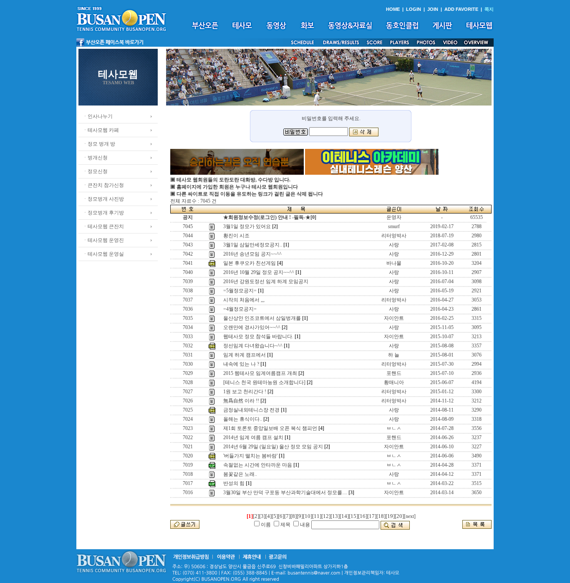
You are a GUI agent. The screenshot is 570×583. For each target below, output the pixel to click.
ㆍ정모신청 (95, 171)
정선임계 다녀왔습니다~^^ (252, 346)
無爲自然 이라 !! (241, 401)
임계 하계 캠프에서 (244, 355)
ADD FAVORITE (461, 9)
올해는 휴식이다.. (242, 419)
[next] (410, 516)
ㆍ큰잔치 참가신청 (103, 185)
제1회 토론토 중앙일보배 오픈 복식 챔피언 (270, 428)
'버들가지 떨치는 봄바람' (250, 456)
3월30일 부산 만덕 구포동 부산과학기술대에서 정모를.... (285, 492)
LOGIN (413, 9)
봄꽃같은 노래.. (240, 474)
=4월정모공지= (240, 309)
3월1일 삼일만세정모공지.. (252, 245)
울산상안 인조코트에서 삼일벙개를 (262, 318)
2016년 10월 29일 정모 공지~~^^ (258, 272)
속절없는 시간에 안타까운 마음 (257, 465)
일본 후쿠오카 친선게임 (249, 263)
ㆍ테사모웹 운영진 (103, 240)
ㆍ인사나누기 (98, 116)
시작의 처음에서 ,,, (244, 300)
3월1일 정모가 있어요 (247, 226)
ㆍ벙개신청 (95, 158)
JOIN (432, 9)
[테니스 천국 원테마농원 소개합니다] (264, 382)
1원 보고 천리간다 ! (244, 392)
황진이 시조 (236, 236)
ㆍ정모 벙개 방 (99, 144)
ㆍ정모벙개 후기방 (103, 213)
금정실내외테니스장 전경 (251, 410)
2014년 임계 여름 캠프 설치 (253, 437)
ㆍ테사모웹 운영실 (103, 254)
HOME (393, 9)
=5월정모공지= (240, 291)
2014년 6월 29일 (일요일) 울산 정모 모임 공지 (273, 447)
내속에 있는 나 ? (241, 364)
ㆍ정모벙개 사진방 (103, 199)
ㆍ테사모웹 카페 (101, 130)
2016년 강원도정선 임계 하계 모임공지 (265, 281)
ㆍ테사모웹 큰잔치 (103, 226)
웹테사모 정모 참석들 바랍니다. (258, 336)
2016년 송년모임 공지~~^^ (252, 254)
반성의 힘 (234, 483)
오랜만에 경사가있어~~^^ (251, 327)
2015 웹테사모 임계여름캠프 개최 (260, 373)
